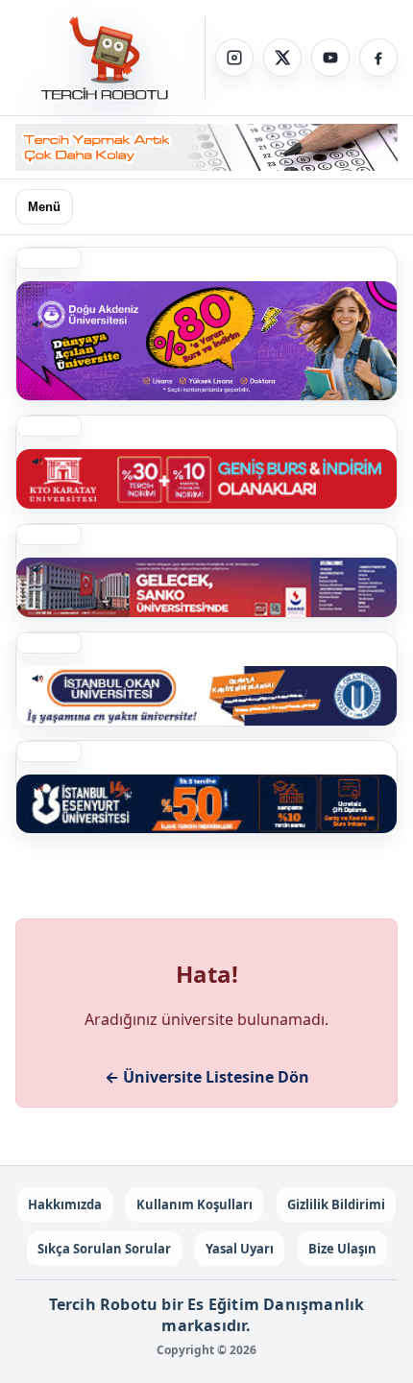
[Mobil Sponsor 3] (206, 587)
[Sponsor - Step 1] (206, 147)
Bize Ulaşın (342, 1248)
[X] (282, 57)
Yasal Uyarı (240, 1248)
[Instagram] (234, 57)
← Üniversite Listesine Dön (207, 1076)
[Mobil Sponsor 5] (206, 804)
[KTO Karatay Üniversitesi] (206, 479)
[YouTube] (330, 57)
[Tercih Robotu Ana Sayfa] (110, 58)
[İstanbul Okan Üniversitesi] (206, 696)
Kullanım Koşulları (194, 1204)
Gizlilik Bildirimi (336, 1204)
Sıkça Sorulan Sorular (104, 1248)
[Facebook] (378, 57)
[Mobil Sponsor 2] (206, 340)
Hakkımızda (65, 1204)
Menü (44, 207)
